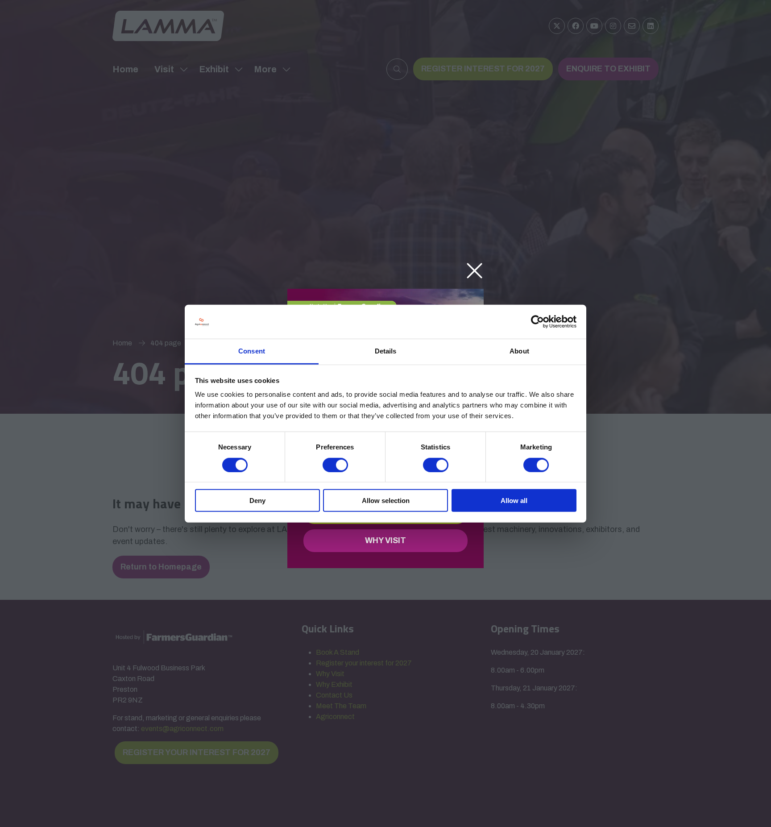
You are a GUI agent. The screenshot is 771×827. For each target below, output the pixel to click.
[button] (474, 271)
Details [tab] (386, 351)
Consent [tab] (251, 351)
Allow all (514, 500)
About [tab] (519, 351)
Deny (257, 500)
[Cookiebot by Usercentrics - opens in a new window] (537, 321)
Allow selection (386, 500)
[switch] (335, 464)
